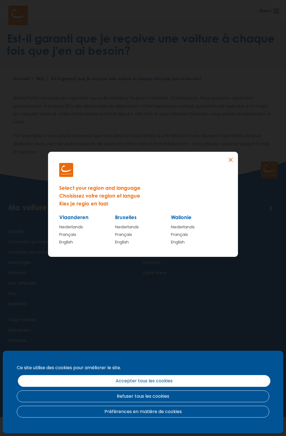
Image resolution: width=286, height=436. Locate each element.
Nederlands (71, 227)
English (66, 242)
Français (67, 234)
